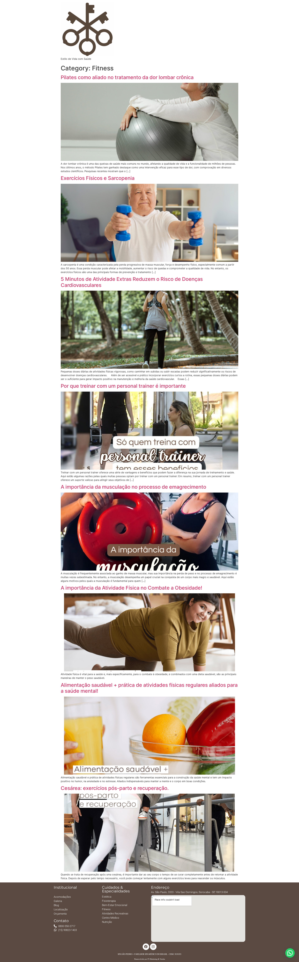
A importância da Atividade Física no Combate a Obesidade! (131, 588)
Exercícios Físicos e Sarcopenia (98, 178)
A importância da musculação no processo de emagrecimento (133, 487)
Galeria (58, 901)
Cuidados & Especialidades (116, 889)
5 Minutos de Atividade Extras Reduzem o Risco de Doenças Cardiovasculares (132, 282)
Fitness (106, 909)
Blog (56, 905)
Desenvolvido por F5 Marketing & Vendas (149, 959)
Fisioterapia (109, 900)
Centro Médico (110, 917)
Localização (61, 909)
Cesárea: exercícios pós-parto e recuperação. (115, 788)
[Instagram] (153, 946)
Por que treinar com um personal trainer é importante (123, 386)
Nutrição (107, 921)
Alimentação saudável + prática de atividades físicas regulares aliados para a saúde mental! (149, 688)
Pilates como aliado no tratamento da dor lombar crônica (127, 77)
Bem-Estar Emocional (114, 905)
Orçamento (60, 913)
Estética (106, 896)
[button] (290, 953)
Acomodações (62, 896)
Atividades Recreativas (115, 913)
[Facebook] (146, 946)
